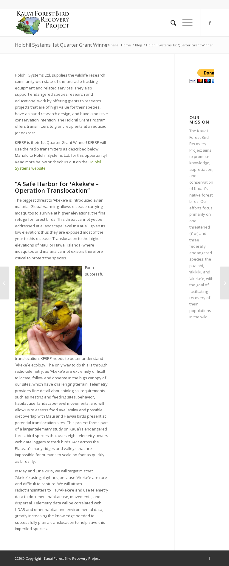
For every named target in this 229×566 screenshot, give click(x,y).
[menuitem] (170, 22)
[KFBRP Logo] (42, 22)
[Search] (170, 22)
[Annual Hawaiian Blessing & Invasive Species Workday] (4, 283)
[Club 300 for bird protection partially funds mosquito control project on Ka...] (224, 283)
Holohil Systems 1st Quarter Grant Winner (62, 45)
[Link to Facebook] (209, 22)
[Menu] (184, 22)
